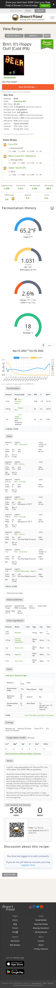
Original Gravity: (7, 185)
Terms (44, 983)
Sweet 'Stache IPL (17, 167)
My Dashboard (41, 932)
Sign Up (45, 5)
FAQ (14, 932)
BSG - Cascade (20, 481)
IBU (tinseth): (49, 185)
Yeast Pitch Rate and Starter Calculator (39, 715)
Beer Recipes (15, 945)
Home (15, 920)
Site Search (15, 941)
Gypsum (18, 654)
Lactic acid (19, 661)
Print (47, 36)
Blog (15, 924)
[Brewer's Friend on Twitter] (37, 907)
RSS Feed (50, 983)
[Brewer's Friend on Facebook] (34, 907)
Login (28, 11)
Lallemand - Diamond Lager (16, 675)
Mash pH (28, 195)
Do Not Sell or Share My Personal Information (28, 985)
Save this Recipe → (28, 87)
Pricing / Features (41, 949)
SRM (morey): (9, 195)
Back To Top (9, 874)
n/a (46, 198)
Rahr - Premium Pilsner (18, 401)
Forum (15, 928)
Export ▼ (33, 36)
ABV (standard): (34, 185)
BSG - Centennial (20, 444)
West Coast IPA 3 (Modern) (22, 155)
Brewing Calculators (41, 928)
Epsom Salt (19, 648)
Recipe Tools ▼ (14, 36)
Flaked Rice (19, 409)
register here (28, 865)
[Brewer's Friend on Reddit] (41, 907)
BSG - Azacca (19, 464)
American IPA (20, 101)
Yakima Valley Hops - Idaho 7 (25, 571)
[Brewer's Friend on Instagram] (30, 907)
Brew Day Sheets (41, 924)
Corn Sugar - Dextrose (18, 416)
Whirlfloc (18, 632)
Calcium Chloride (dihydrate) (19, 640)
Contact (41, 941)
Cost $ (46, 195)
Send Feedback (36, 983)
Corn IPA (12, 144)
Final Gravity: (21, 185)
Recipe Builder (41, 920)
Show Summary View (15, 593)
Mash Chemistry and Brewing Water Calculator (23, 754)
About (40, 945)
